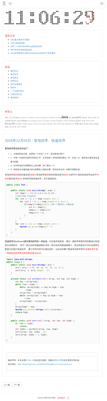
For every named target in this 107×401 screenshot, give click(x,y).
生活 (10, 117)
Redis (88, 120)
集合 (81, 123)
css (28, 120)
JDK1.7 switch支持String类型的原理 (26, 46)
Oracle (24, 120)
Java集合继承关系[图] (19, 39)
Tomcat (35, 123)
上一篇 (7, 384)
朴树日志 (14, 80)
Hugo (44, 123)
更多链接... (15, 97)
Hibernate (61, 123)
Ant (70, 117)
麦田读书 (14, 74)
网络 (24, 126)
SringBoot (19, 123)
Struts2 (53, 120)
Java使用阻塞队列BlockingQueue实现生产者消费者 (32, 53)
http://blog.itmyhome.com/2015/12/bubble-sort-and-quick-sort (45, 364)
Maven (13, 120)
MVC (95, 117)
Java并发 (12, 126)
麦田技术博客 (58, 360)
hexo (38, 117)
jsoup (40, 120)
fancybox (46, 120)
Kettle (25, 123)
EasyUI (59, 120)
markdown (32, 117)
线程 (91, 123)
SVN (92, 120)
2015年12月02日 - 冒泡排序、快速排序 (35, 140)
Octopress (44, 117)
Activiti (72, 120)
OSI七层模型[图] (17, 42)
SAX (55, 123)
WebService (69, 123)
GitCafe (51, 117)
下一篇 (17, 384)
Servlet (19, 126)
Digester (49, 123)
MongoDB (10, 123)
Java (64, 116)
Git (14, 117)
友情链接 (61, 397)
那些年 (13, 87)
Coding (57, 117)
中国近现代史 (16, 94)
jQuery (84, 117)
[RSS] (68, 397)
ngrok (30, 123)
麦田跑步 (14, 77)
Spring (90, 117)
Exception (34, 120)
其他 (18, 120)
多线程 (86, 123)
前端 (83, 120)
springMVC (76, 117)
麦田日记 (14, 70)
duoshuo (23, 117)
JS (40, 123)
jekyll (18, 117)
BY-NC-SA (30, 360)
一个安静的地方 (17, 90)
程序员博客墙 (16, 84)
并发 (77, 123)
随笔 (6, 117)
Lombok (66, 120)
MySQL (78, 120)
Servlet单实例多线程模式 (21, 49)
